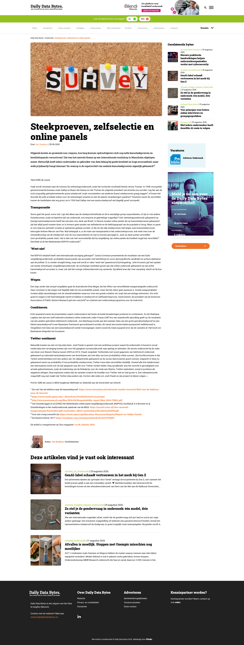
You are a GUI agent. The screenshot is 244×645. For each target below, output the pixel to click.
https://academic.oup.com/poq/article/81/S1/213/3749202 (85, 417)
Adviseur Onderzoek (193, 158)
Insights (80, 28)
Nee (143, 19)
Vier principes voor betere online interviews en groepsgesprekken (194, 113)
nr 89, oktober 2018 (84, 424)
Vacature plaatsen (132, 602)
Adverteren (159, 28)
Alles (34, 28)
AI (75, 471)
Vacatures (142, 28)
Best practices (113, 28)
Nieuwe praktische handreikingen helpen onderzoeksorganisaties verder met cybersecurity (194, 59)
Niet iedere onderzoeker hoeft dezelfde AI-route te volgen (196, 127)
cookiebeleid (93, 602)
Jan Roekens (41, 144)
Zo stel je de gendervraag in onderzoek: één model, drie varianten (195, 95)
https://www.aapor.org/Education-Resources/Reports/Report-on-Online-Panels (100, 414)
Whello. (149, 639)
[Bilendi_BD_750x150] (161, 14)
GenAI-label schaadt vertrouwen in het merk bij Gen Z (105, 475)
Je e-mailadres (177, 230)
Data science (64, 28)
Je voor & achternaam (179, 209)
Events (128, 28)
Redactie (81, 598)
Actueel (69, 471)
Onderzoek (83, 471)
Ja (129, 19)
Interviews (95, 28)
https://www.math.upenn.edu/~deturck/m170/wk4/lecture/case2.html (68, 396)
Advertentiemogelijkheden (135, 598)
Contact (174, 28)
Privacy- (80, 602)
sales (177, 602)
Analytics (47, 28)
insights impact (82, 504)
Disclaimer (82, 606)
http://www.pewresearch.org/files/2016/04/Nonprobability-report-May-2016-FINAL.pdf (77, 400)
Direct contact (130, 606)
